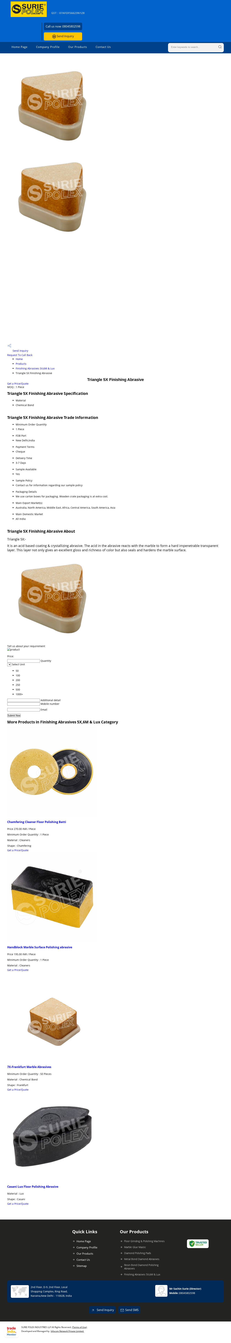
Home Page (19, 47)
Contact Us (103, 47)
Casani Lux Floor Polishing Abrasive (32, 1187)
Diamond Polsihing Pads (137, 1253)
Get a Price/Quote (18, 383)
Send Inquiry (65, 36)
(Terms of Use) (79, 1327)
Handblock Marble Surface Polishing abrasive (39, 947)
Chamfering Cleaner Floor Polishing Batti (36, 822)
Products (21, 363)
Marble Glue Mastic (135, 1247)
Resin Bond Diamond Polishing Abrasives (141, 1266)
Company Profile (48, 47)
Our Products (77, 47)
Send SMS (132, 1310)
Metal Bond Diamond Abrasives (141, 1259)
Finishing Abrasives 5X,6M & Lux (35, 368)
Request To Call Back (19, 355)
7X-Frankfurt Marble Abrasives (29, 1067)
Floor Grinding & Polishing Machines (144, 1241)
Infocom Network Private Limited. (67, 1331)
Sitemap (82, 1266)
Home (19, 359)
